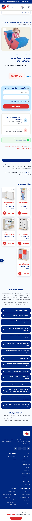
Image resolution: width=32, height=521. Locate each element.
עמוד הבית (28, 22)
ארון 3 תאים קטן (9, 236)
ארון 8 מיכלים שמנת (25, 267)
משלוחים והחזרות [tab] (16, 160)
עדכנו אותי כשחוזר (16, 106)
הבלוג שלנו (27, 491)
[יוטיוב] (20, 448)
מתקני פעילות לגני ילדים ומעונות (16, 146)
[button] (4, 29)
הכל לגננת (22, 22)
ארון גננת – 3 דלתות (10, 207)
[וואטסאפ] (15, 448)
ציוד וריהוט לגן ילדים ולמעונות (12, 22)
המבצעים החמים (26, 494)
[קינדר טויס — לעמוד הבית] (22, 7)
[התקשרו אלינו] (12, 7)
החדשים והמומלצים (25, 497)
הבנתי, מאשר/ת (16, 518)
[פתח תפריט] (29, 7)
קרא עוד (28, 76)
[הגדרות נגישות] (2, 260)
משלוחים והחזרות (26, 473)
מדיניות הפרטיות (11, 514)
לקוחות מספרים (26, 461)
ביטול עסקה (27, 470)
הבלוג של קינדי (26, 481)
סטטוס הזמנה (26, 500)
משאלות (14, 459)
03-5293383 (11, 491)
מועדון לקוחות (26, 464)
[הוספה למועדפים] (28, 189)
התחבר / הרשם (12, 456)
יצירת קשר (27, 484)
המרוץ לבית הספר (25, 503)
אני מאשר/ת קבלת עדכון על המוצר (18, 101)
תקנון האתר (27, 467)
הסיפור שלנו (27, 456)
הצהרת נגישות (26, 479)
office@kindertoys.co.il (8, 494)
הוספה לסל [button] (19, 213)
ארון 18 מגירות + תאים (24, 207)
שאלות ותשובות (26, 459)
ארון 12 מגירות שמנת (25, 237)
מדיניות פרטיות (26, 476)
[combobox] (16, 12)
